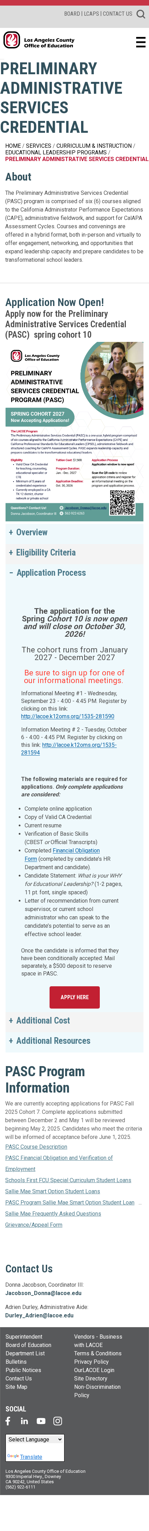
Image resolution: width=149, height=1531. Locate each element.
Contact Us (19, 1378)
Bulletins (16, 1361)
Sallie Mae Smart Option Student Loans (52, 1191)
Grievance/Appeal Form (33, 1225)
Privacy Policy (91, 1361)
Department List (25, 1353)
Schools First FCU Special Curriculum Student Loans (68, 1180)
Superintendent (24, 1336)
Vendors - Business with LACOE (98, 1340)
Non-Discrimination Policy (97, 1391)
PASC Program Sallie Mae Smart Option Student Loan (69, 1202)
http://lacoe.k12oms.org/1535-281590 (67, 716)
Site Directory (90, 1378)
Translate (31, 1457)
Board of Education (28, 1345)
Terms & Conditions (98, 1353)
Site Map (16, 1387)
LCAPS (91, 13)
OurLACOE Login (94, 1370)
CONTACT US (117, 13)
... (140, 1202)
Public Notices (23, 1370)
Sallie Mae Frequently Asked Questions (53, 1213)
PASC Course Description (36, 1146)
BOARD (72, 13)
